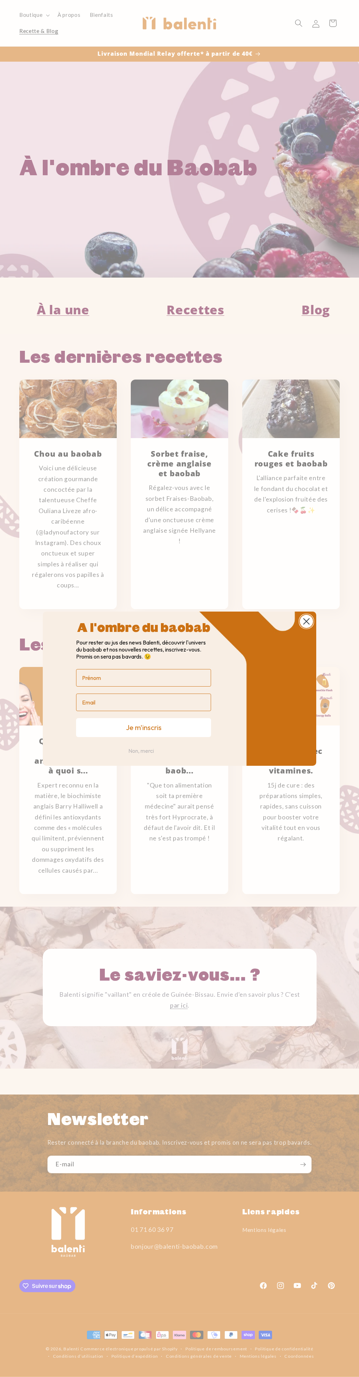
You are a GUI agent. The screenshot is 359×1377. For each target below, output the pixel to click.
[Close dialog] (306, 621)
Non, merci (141, 750)
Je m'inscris (144, 727)
